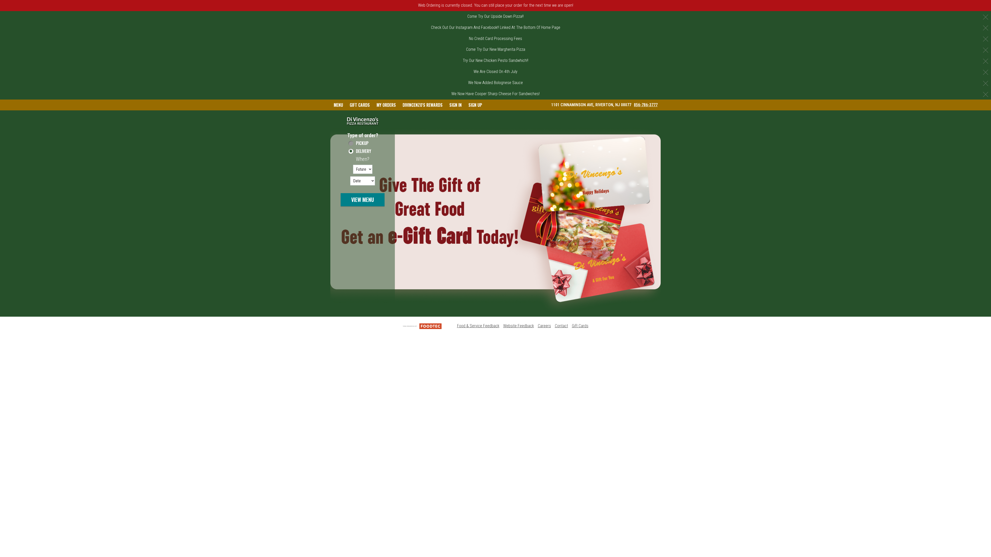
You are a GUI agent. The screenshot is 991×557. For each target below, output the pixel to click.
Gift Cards (360, 105)
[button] (362, 120)
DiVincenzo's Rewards (423, 105)
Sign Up (475, 105)
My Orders (386, 105)
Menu (338, 105)
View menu (362, 199)
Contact (561, 325)
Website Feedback (518, 325)
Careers (544, 325)
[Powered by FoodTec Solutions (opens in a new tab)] (422, 325)
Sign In (455, 105)
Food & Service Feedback (478, 325)
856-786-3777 (646, 104)
